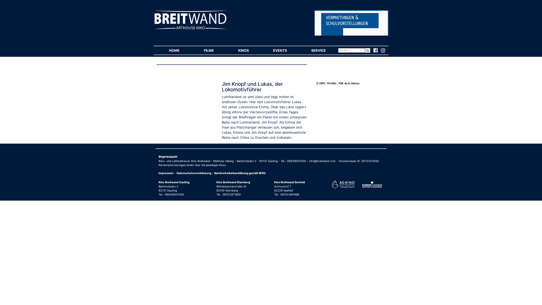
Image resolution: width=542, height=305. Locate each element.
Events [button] (286, 50)
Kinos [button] (249, 50)
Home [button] (180, 50)
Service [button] (324, 50)
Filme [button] (215, 50)
